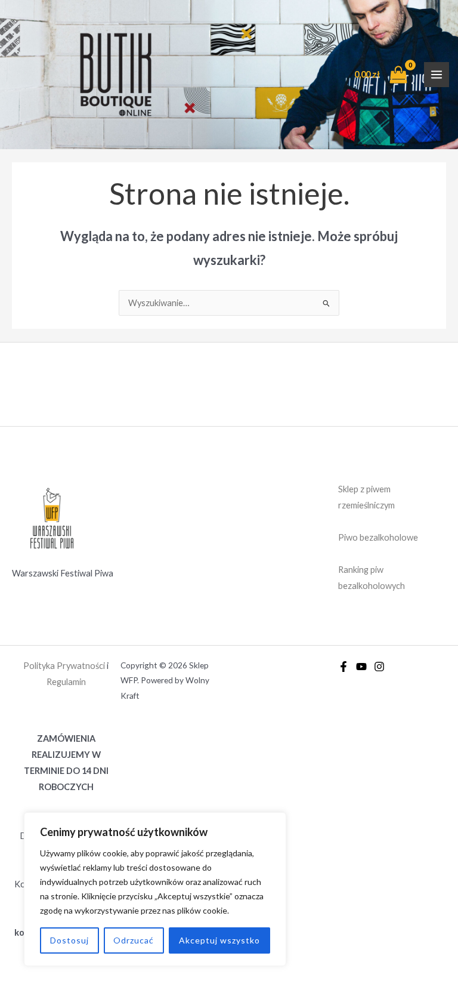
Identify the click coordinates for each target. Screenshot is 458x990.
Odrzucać (133, 940)
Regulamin (66, 682)
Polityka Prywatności (64, 666)
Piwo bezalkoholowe (378, 537)
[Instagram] (379, 666)
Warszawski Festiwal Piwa (62, 573)
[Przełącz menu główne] (436, 74)
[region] (155, 889)
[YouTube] (361, 666)
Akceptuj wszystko (219, 940)
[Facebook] (343, 666)
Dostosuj (69, 940)
